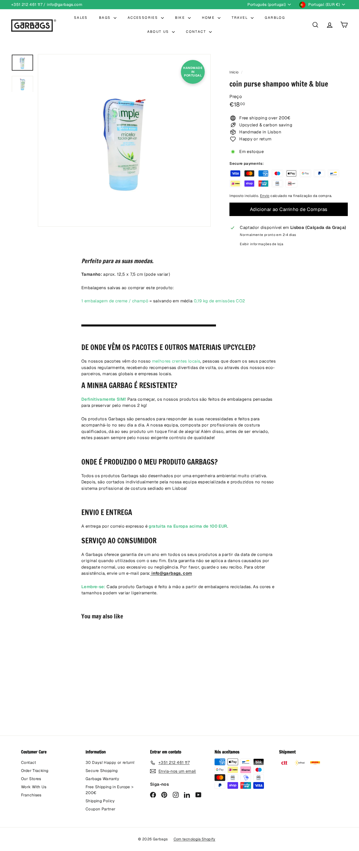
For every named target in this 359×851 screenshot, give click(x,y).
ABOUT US (159, 31)
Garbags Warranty (102, 778)
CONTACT (197, 31)
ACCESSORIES (144, 17)
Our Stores (31, 778)
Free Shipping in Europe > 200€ (110, 789)
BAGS (105, 17)
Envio (265, 195)
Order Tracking (34, 770)
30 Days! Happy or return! (110, 762)
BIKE (181, 17)
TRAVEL (241, 17)
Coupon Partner (100, 808)
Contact (28, 762)
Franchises (31, 794)
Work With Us (34, 786)
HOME (209, 17)
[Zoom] (124, 140)
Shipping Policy (100, 800)
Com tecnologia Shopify (194, 839)
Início (234, 72)
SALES (81, 17)
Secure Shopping (102, 770)
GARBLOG (275, 17)
